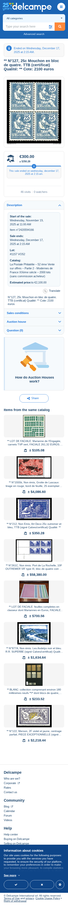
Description (14, 205)
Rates (7, 787)
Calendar (9, 811)
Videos (8, 820)
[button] (50, 26)
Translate (54, 290)
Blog (7, 806)
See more (10, 875)
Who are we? (12, 778)
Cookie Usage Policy (48, 898)
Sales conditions (18, 313)
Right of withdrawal (15, 900)
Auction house (16, 321)
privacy (30, 898)
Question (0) (15, 330)
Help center (11, 834)
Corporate (10, 783)
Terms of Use (12, 898)
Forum (8, 815)
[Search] (60, 26)
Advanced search (34, 33)
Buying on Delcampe (16, 839)
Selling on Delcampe (16, 843)
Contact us (10, 792)
